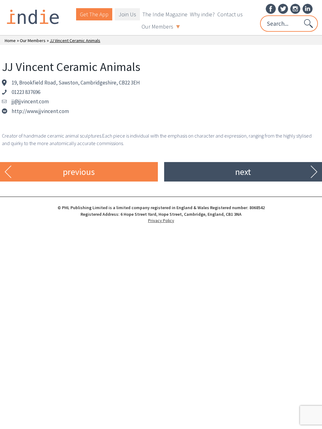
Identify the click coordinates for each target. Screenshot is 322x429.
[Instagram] (295, 8)
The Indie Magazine (164, 14)
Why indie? (202, 14)
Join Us (127, 14)
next (243, 171)
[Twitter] (283, 8)
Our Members (157, 26)
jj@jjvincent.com (30, 101)
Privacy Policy (161, 220)
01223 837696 (26, 92)
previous (79, 171)
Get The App (94, 14)
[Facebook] (270, 8)
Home (10, 40)
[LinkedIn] (307, 8)
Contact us (230, 14)
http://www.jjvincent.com (40, 111)
